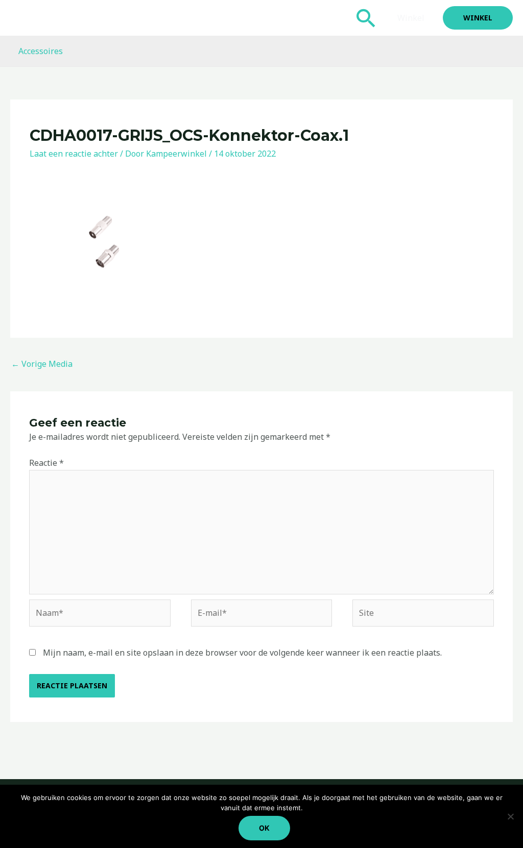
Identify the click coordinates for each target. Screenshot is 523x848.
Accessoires (40, 51)
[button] (366, 18)
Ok (264, 828)
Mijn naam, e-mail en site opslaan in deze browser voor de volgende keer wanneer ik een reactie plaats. (242, 652)
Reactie (46, 462)
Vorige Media (42, 363)
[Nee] (510, 816)
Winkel (410, 17)
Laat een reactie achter (74, 153)
